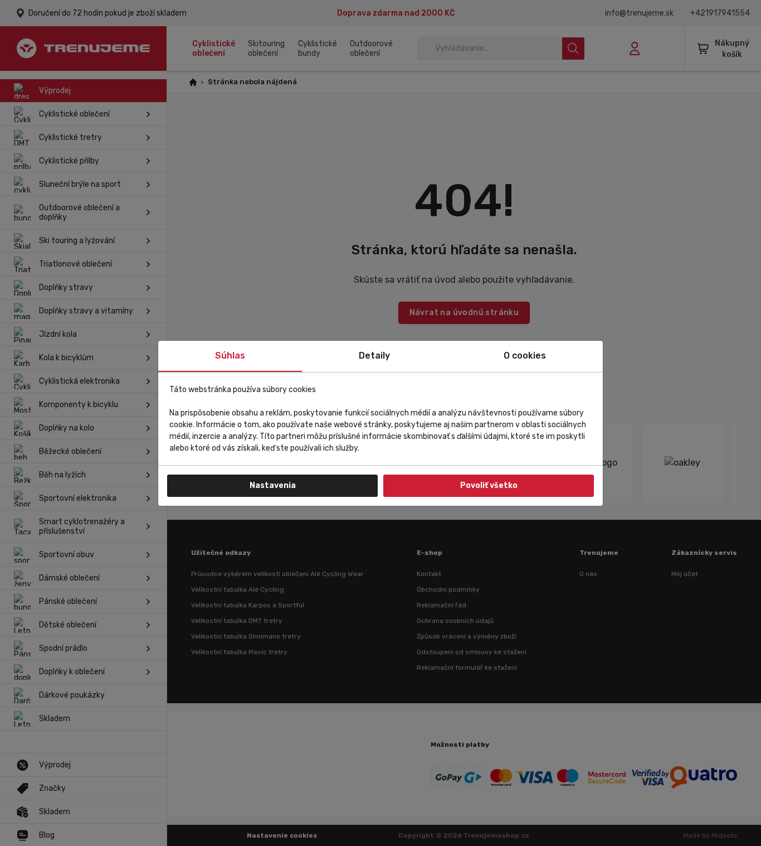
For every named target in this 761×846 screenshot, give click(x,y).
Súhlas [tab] (230, 355)
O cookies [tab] (525, 355)
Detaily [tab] (374, 355)
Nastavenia (273, 485)
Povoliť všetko (489, 485)
